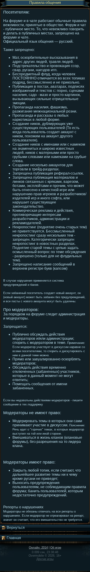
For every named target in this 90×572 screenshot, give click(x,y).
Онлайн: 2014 (38, 547)
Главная (13, 538)
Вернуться (15, 528)
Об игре (55, 547)
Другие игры (45, 559)
